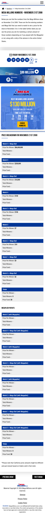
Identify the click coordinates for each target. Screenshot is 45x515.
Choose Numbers (22, 124)
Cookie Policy (22, 503)
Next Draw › (38, 477)
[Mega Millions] (3, 9)
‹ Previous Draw (7, 477)
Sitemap (22, 495)
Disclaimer (5, 505)
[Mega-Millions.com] (5, 1)
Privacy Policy (22, 499)
